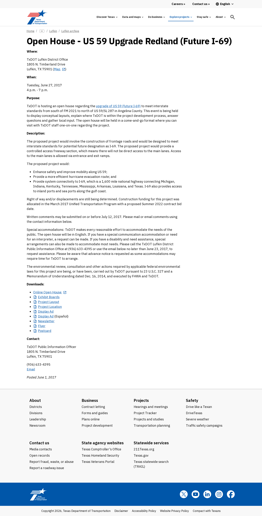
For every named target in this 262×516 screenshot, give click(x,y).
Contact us (39, 442)
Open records (39, 455)
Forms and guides (95, 413)
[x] (184, 494)
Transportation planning (152, 425)
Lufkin (53, 31)
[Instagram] (219, 494)
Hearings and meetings (151, 407)
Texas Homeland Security (100, 455)
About (35, 400)
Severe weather (197, 419)
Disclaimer (121, 511)
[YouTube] (195, 494)
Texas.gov (141, 455)
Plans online (91, 419)
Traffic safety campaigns (204, 425)
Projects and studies (149, 419)
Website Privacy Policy (174, 511)
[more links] (41, 31)
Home (30, 31)
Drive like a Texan (199, 407)
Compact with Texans (207, 511)
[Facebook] (231, 494)
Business (90, 400)
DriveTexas (194, 413)
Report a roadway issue (46, 468)
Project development (97, 425)
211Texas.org (144, 449)
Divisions (35, 413)
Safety (192, 400)
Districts (35, 407)
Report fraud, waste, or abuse (51, 462)
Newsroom (37, 425)
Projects (141, 400)
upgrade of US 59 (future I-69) (118, 106)
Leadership (37, 419)
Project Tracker (145, 413)
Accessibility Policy (144, 511)
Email (31, 369)
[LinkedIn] (207, 494)
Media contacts (40, 449)
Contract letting (93, 407)
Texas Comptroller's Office (101, 449)
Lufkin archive (70, 31)
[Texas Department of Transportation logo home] (37, 17)
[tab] (107, 17)
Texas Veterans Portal (98, 462)
